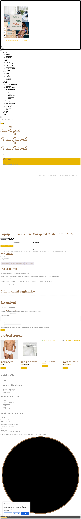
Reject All (16, 513)
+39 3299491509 (10, 426)
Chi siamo (5, 401)
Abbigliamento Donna (11, 84)
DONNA (5, 82)
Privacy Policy (42, 434)
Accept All (24, 513)
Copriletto (8, 62)
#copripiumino (42, 251)
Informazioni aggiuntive (17, 263)
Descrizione (5, 263)
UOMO (4, 100)
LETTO (5, 60)
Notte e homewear (10, 103)
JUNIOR (5, 112)
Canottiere (11, 97)
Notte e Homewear (10, 87)
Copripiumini (9, 65)
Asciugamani (9, 56)
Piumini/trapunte (10, 67)
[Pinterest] (5, 36)
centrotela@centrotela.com (11, 424)
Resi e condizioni (7, 392)
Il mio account (6, 404)
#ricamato (56, 251)
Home (40, 175)
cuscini (7, 73)
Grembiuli (8, 79)
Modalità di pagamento (9, 389)
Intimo (7, 90)
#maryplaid (50, 251)
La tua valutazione (6, 313)
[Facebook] (5, 28)
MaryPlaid (9, 254)
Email (2, 325)
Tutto (27, 251)
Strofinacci (8, 78)
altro (7, 59)
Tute (7, 111)
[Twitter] (5, 32)
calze (9, 98)
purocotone (66, 251)
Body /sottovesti (12, 95)
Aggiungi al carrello (7, 245)
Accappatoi (8, 57)
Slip (9, 92)
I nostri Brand (6, 409)
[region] (16, 509)
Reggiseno (10, 94)
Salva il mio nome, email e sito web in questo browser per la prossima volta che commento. (25, 327)
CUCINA (5, 71)
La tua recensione (5, 315)
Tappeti (8, 54)
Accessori (8, 86)
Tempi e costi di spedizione (9, 391)
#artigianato (35, 251)
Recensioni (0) (29, 263)
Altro (7, 81)
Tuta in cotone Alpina (49, 361)
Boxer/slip (8, 108)
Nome (2, 322)
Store (4, 407)
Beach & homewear (10, 89)
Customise (8, 513)
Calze (7, 109)
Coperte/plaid (9, 64)
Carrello (5, 405)
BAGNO (5, 52)
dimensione (16, 242)
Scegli (3, 367)
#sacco (61, 251)
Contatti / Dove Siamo (8, 402)
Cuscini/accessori (10, 68)
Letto (43, 175)
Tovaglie (8, 75)
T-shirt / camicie (10, 106)
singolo (20, 297)
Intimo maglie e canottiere (12, 105)
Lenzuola (8, 70)
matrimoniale (14, 297)
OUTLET (5, 114)
